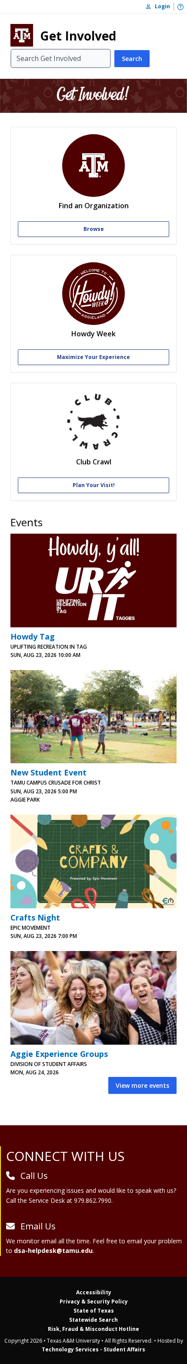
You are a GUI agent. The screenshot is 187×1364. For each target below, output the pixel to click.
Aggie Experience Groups (59, 1054)
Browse (93, 229)
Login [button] (160, 6)
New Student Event (48, 772)
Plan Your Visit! (94, 485)
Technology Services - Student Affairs (93, 1349)
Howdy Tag (32, 636)
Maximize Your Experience (93, 357)
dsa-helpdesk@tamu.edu (53, 1250)
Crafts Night (35, 917)
